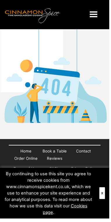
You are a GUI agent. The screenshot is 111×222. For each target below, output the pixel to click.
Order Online (26, 158)
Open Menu (93, 14)
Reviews (54, 158)
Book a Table (55, 151)
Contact (83, 151)
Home (25, 151)
